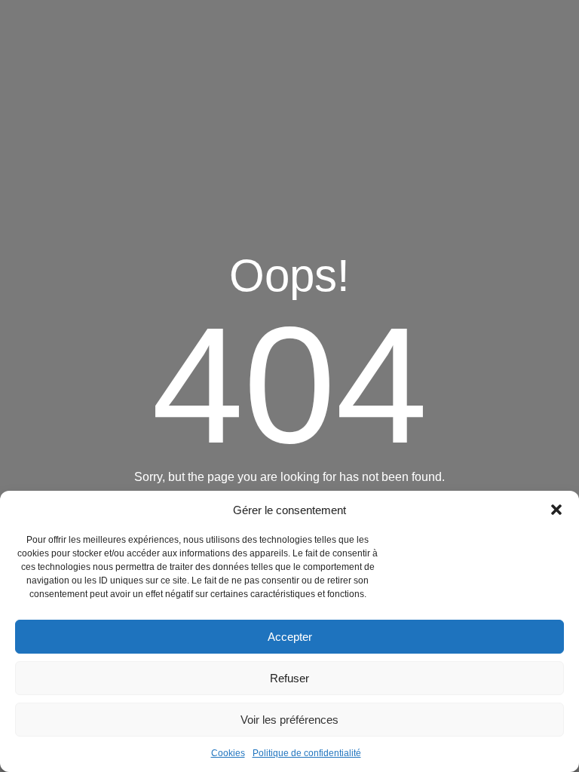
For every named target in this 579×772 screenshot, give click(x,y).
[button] (556, 509)
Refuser (289, 678)
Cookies (228, 753)
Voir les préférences (289, 719)
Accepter (290, 636)
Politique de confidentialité (307, 753)
